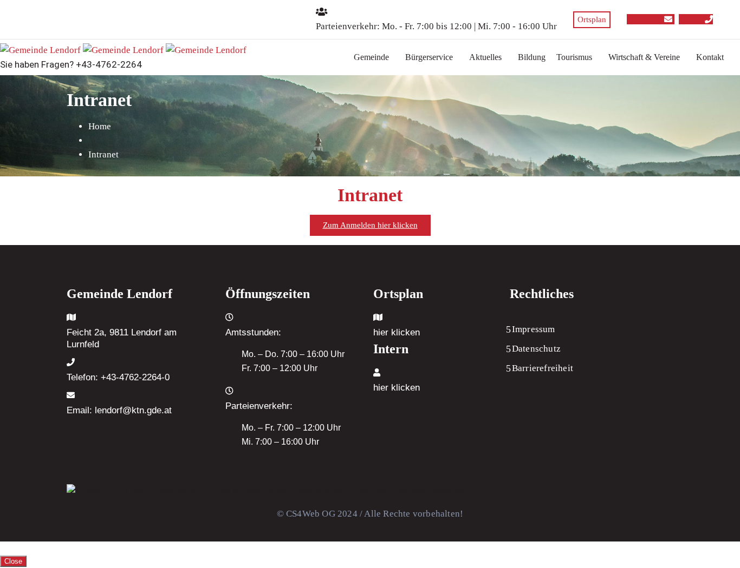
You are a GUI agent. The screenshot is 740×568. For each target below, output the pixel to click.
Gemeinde (371, 57)
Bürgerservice (429, 57)
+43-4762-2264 (109, 64)
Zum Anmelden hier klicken (370, 225)
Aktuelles (485, 57)
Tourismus (574, 57)
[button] (374, 57)
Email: (119, 410)
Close (13, 561)
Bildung (532, 57)
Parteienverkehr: (348, 26)
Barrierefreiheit (542, 368)
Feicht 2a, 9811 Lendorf (114, 332)
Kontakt (710, 57)
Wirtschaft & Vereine (644, 57)
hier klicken (396, 332)
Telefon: (118, 377)
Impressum (533, 329)
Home (99, 126)
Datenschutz (536, 349)
